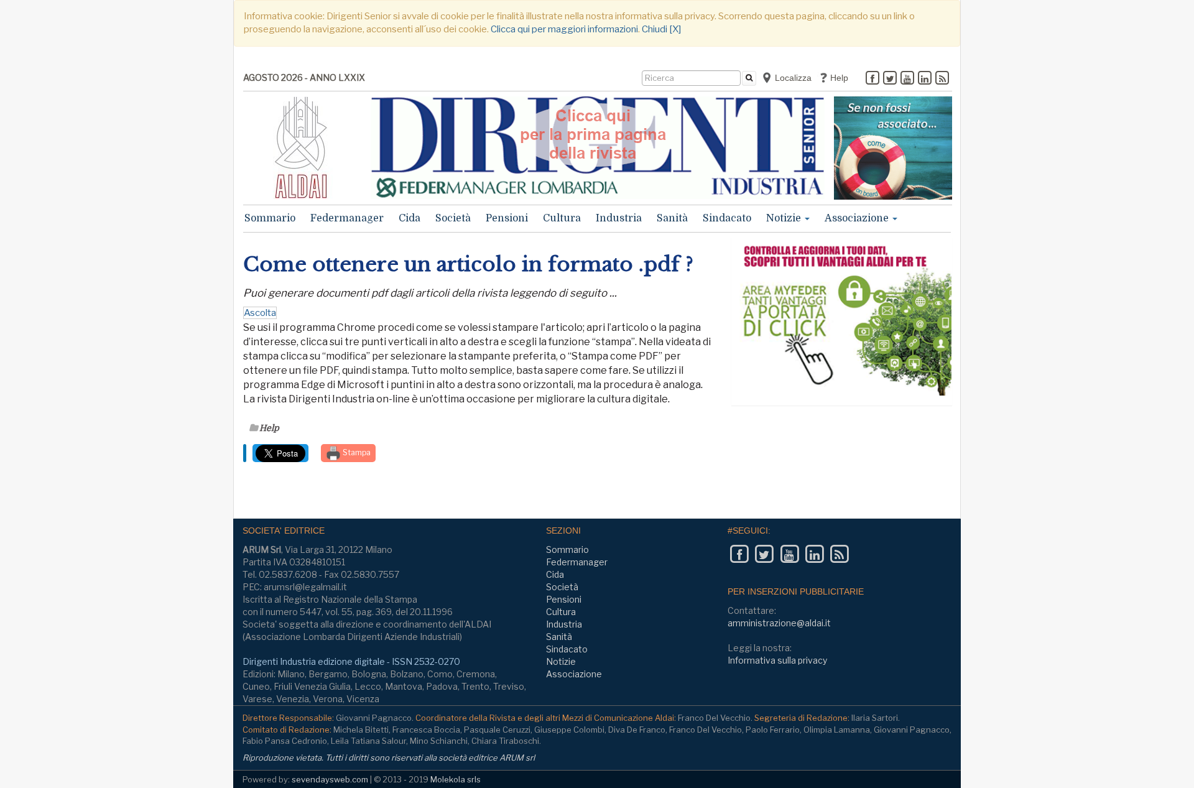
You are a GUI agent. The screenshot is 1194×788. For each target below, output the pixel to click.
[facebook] (872, 79)
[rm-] (893, 148)
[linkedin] (924, 79)
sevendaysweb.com (330, 779)
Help (838, 78)
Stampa (356, 452)
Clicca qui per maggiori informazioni (564, 29)
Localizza (792, 78)
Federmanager (347, 218)
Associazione (858, 218)
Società (453, 218)
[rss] (942, 79)
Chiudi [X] (661, 29)
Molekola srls (455, 779)
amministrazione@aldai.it (779, 623)
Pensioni (507, 218)
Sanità (672, 218)
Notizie (784, 218)
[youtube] (907, 79)
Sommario (269, 218)
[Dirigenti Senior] (598, 147)
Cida (409, 218)
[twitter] (890, 79)
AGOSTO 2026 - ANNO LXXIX (304, 77)
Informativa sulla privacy (777, 660)
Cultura (562, 218)
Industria (619, 218)
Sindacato (727, 218)
